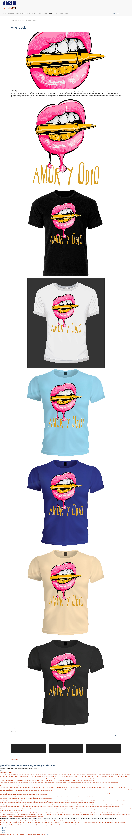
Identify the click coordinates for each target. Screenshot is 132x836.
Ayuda (61, 13)
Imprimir (14, 731)
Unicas (51, 13)
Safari (3, 832)
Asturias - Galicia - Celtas (23, 13)
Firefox (3, 830)
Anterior (14, 735)
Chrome (4, 827)
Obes (45, 13)
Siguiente (117, 735)
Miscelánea (11, 13)
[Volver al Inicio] (9, 5)
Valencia (34, 13)
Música (40, 13)
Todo (56, 13)
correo (46, 834)
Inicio (4, 13)
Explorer (4, 828)
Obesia (66, 13)
